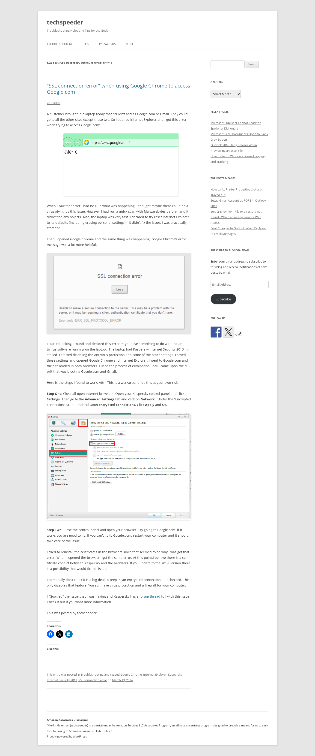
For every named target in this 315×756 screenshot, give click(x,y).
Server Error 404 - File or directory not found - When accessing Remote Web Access (236, 217)
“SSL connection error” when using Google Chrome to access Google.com (118, 88)
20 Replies (53, 103)
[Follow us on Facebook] (216, 332)
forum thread (150, 596)
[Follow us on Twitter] (228, 332)
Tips (86, 44)
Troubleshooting (60, 44)
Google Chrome (131, 674)
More (130, 44)
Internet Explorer (155, 674)
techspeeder (65, 22)
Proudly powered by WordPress (67, 736)
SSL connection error (92, 680)
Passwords (107, 44)
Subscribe (223, 299)
